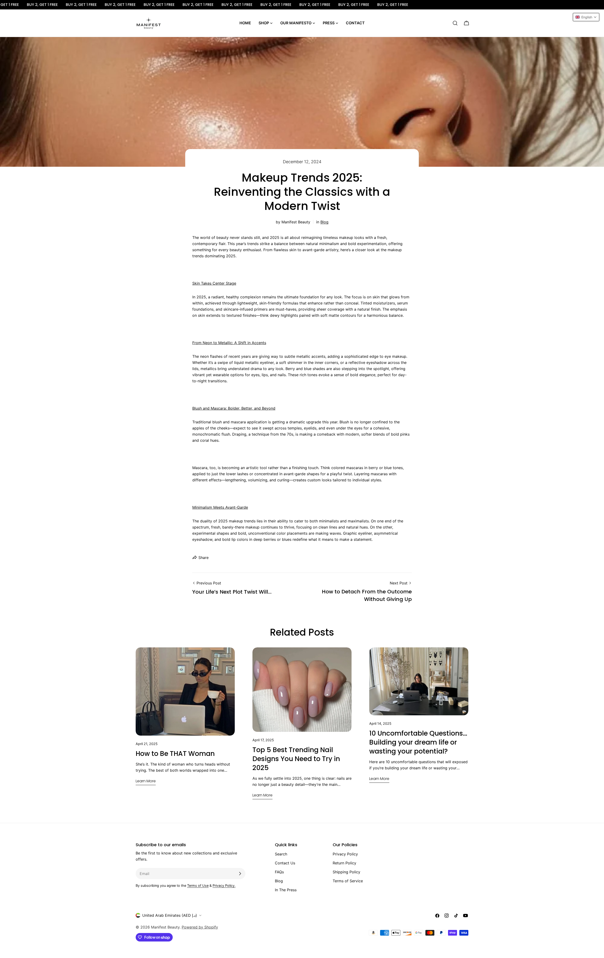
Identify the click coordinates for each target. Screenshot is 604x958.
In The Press (286, 889)
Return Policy (344, 863)
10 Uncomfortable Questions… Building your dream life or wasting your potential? (418, 742)
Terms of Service (348, 881)
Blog (324, 222)
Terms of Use (198, 885)
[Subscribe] (240, 874)
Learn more (146, 781)
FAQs (279, 872)
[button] (586, 17)
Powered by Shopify (200, 927)
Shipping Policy (346, 872)
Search (281, 854)
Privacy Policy (345, 854)
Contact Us (285, 863)
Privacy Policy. (224, 885)
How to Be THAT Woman (175, 753)
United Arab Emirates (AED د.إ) (169, 915)
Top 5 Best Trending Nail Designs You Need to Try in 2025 (296, 758)
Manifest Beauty (165, 927)
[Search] (455, 23)
